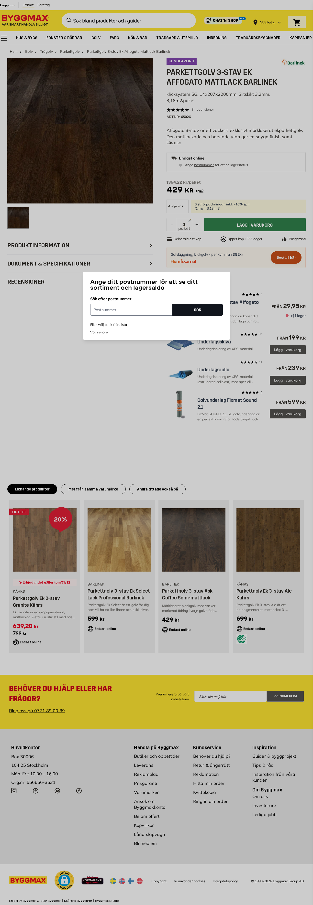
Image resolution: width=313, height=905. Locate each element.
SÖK (197, 309)
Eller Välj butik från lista (108, 324)
